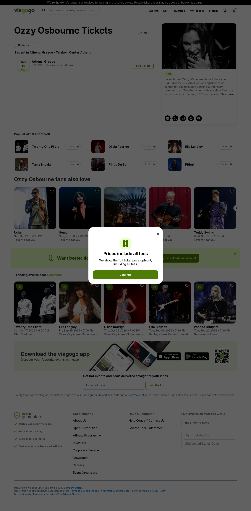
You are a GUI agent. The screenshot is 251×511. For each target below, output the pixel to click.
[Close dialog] (157, 233)
